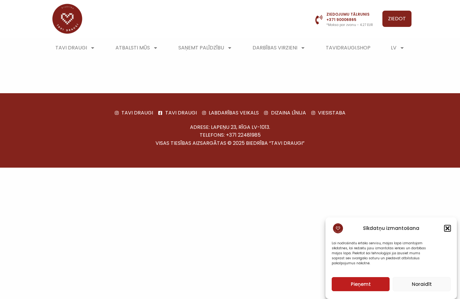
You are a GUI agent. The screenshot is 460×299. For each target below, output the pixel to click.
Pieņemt (361, 284)
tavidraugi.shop (348, 47)
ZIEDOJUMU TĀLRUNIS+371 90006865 (348, 17)
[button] (447, 228)
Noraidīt (422, 284)
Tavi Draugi (71, 47)
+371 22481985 (243, 135)
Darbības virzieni (275, 47)
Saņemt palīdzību (201, 47)
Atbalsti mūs (132, 47)
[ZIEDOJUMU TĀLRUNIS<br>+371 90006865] (319, 19)
